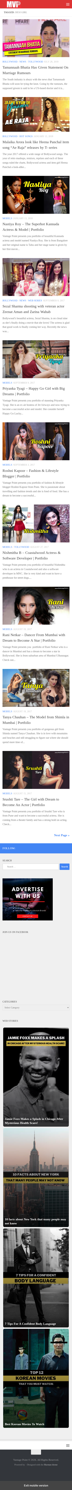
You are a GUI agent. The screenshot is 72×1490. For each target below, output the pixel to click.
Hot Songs (26, 136)
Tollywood (35, 61)
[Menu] (68, 4)
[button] (36, 1077)
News (22, 61)
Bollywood (10, 61)
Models (7, 218)
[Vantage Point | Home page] (17, 4)
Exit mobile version (36, 1485)
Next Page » (61, 835)
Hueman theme (51, 1464)
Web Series (35, 300)
